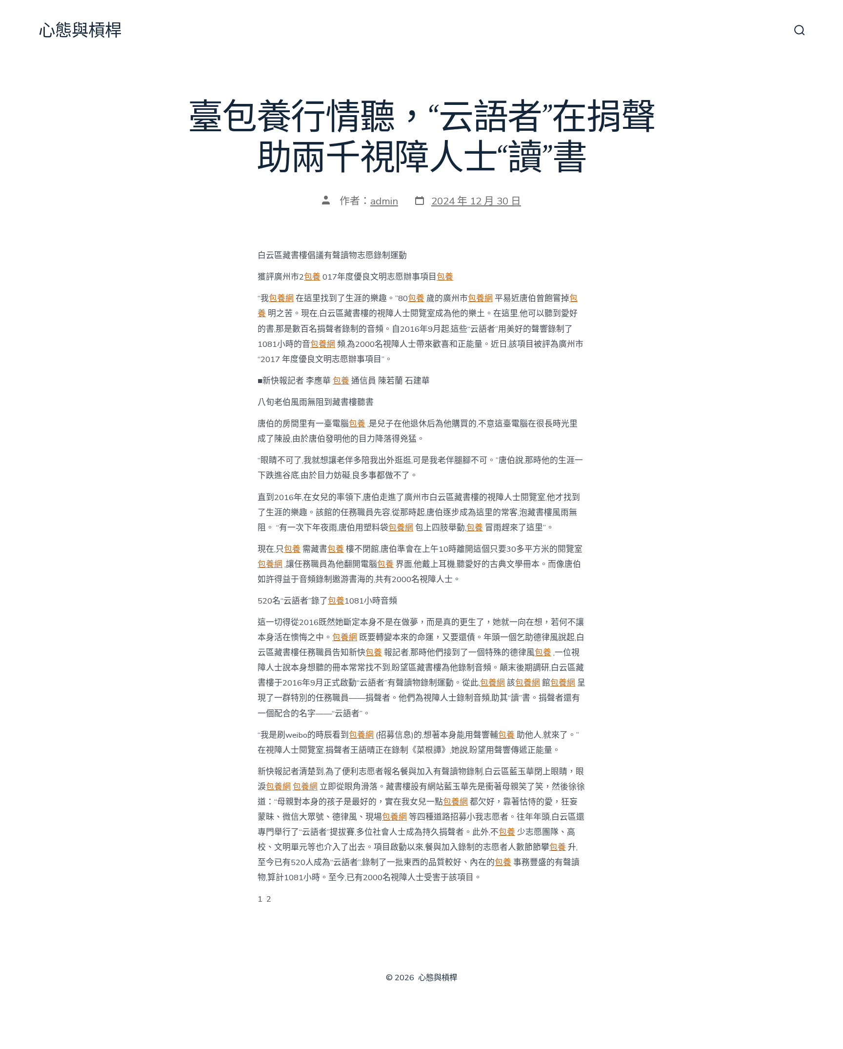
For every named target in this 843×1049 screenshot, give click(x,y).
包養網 (281, 298)
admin (384, 201)
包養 (312, 276)
